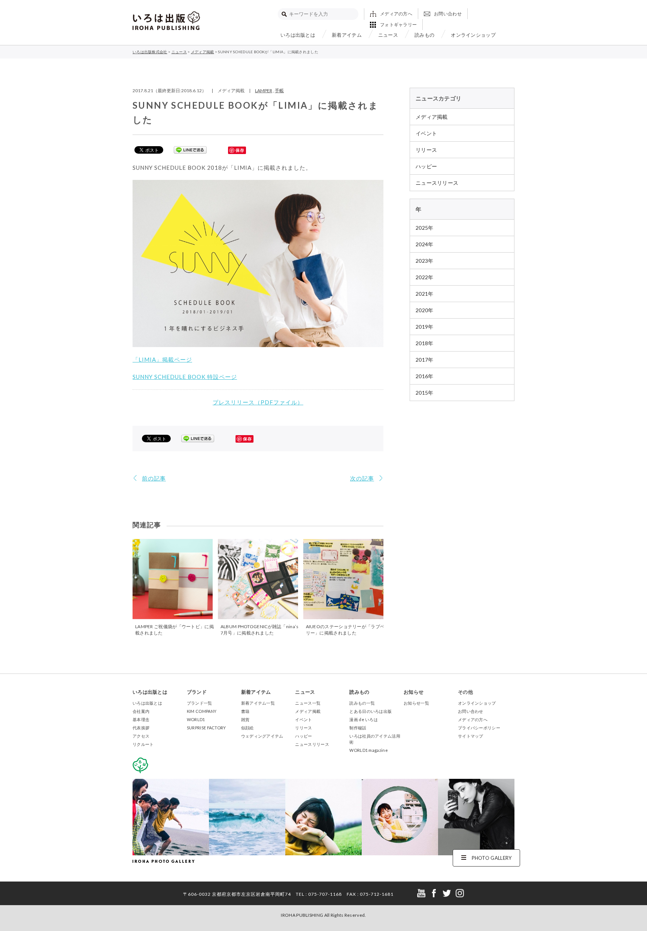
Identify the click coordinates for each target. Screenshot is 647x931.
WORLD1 (196, 719)
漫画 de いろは (363, 719)
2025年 (425, 228)
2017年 (425, 359)
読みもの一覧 (362, 702)
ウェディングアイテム (262, 735)
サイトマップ (470, 735)
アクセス (141, 735)
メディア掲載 (432, 117)
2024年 (425, 244)
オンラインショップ (473, 35)
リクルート (143, 744)
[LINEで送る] (190, 149)
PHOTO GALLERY (492, 858)
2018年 (425, 343)
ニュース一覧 (308, 702)
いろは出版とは (297, 35)
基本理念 (141, 719)
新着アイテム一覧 (258, 702)
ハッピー (426, 166)
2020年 (425, 310)
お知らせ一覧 (416, 702)
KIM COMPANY (201, 711)
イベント (426, 133)
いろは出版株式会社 (166, 20)
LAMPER (263, 90)
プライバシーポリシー (479, 727)
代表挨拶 (141, 727)
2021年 (425, 293)
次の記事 (362, 478)
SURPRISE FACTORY (206, 727)
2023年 (425, 260)
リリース (426, 150)
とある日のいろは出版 (370, 711)
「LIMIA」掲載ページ (162, 359)
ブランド (197, 692)
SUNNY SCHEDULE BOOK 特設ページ (185, 376)
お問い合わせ (448, 13)
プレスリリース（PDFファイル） (258, 402)
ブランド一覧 (199, 702)
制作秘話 (357, 727)
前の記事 (154, 478)
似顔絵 (247, 727)
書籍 (245, 711)
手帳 (279, 90)
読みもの (424, 35)
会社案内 (141, 711)
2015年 (425, 392)
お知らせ (413, 692)
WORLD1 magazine (368, 750)
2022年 (425, 277)
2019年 (425, 326)
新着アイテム (347, 35)
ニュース (388, 35)
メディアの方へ (396, 13)
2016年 (425, 376)
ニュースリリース (437, 183)
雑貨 (245, 719)
